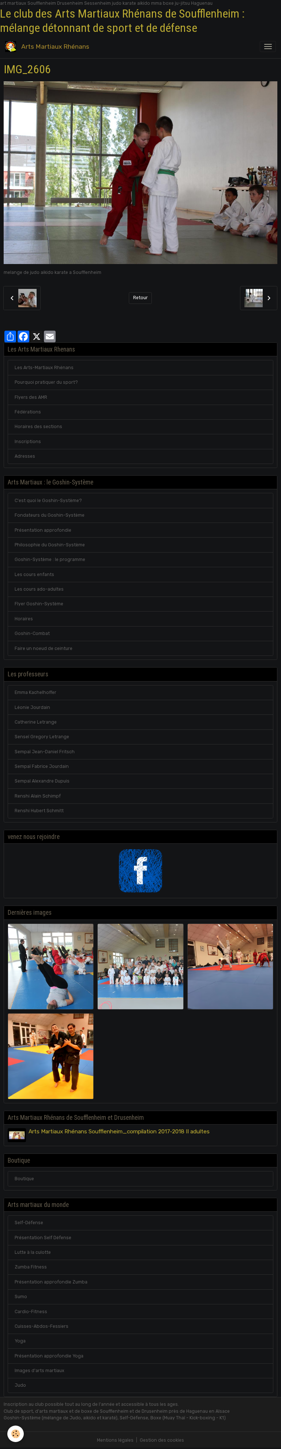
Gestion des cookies (162, 1440)
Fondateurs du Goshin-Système (50, 515)
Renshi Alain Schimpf (38, 796)
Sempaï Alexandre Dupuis (42, 781)
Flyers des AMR (31, 397)
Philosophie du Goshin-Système (50, 544)
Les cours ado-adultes (39, 589)
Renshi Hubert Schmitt (39, 810)
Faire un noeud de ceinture (43, 648)
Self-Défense (29, 1222)
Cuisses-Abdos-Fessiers (41, 1326)
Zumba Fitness (31, 1267)
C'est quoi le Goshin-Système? (48, 500)
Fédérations (28, 412)
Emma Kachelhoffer (35, 692)
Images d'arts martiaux (39, 1370)
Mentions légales (115, 1440)
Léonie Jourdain (32, 707)
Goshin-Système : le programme (50, 559)
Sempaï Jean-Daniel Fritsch (45, 751)
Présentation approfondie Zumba (51, 1282)
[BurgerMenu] (268, 46)
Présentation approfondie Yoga (49, 1356)
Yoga (20, 1341)
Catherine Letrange (36, 722)
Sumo (21, 1296)
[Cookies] (15, 1434)
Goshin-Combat (32, 633)
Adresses (25, 456)
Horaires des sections (38, 426)
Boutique (24, 1178)
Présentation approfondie (43, 530)
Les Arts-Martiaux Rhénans (44, 367)
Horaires (24, 618)
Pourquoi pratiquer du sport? (46, 382)
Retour (140, 297)
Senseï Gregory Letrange (42, 736)
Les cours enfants (34, 574)
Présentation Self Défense (43, 1237)
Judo (20, 1385)
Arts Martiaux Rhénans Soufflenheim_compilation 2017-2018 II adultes (119, 1131)
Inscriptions (28, 441)
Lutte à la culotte (33, 1252)
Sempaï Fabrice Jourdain (42, 766)
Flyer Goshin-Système (39, 603)
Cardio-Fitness (31, 1311)
